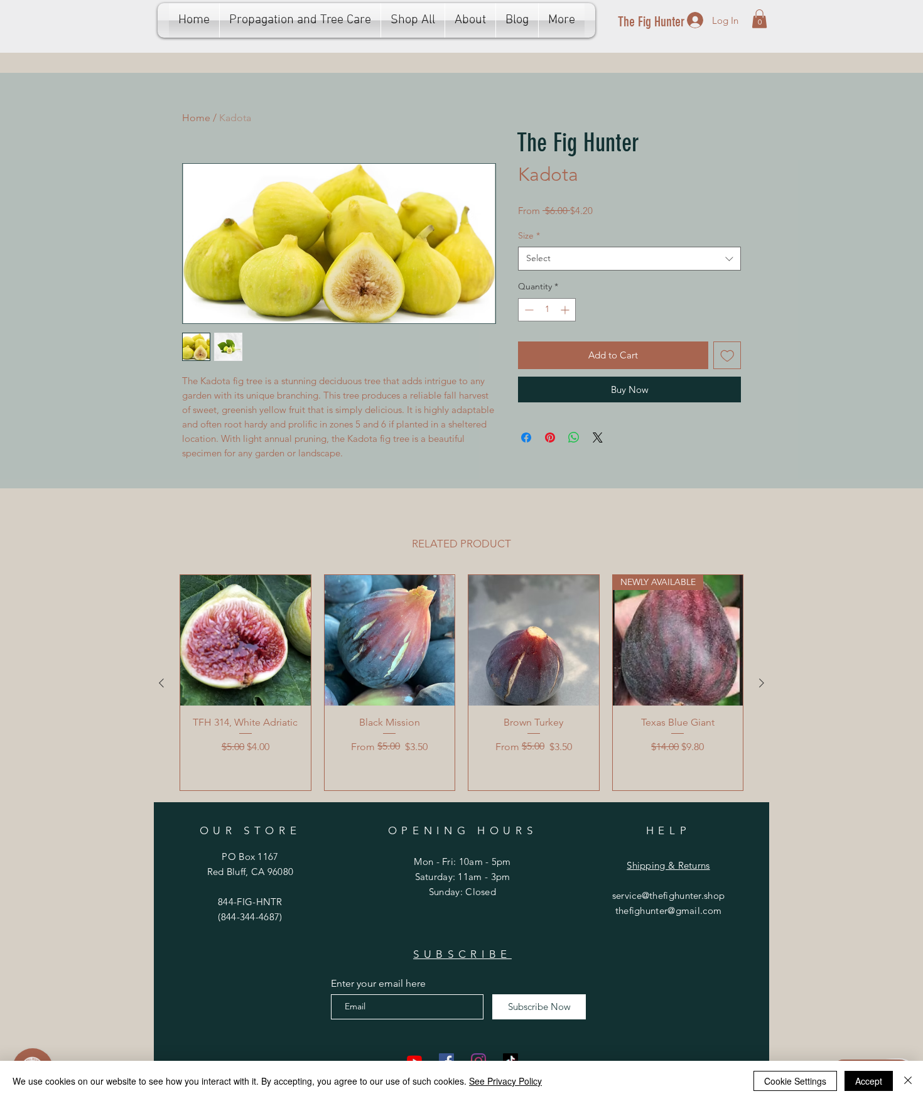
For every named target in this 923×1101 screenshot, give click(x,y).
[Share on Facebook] (526, 437)
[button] (759, 18)
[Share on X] (597, 437)
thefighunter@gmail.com (668, 910)
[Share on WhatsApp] (573, 437)
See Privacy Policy (505, 1081)
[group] (461, 683)
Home (196, 118)
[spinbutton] (547, 310)
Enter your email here (378, 984)
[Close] (907, 1081)
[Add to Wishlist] (727, 355)
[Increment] (566, 310)
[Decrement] (528, 310)
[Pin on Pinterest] (550, 437)
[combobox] (629, 259)
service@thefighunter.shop (668, 895)
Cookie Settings (795, 1081)
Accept (868, 1081)
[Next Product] (761, 682)
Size (529, 235)
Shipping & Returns (668, 865)
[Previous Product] (161, 682)
